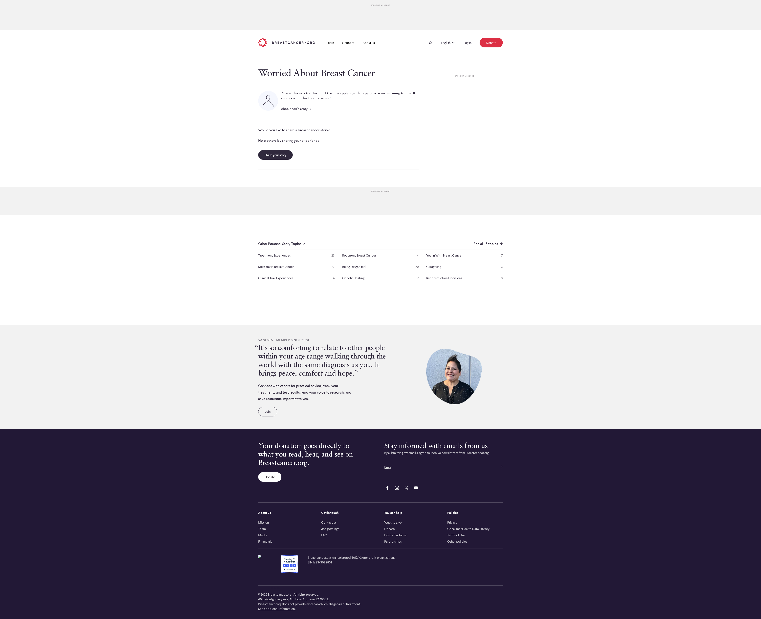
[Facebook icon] (386, 487)
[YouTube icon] (415, 487)
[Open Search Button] (430, 42)
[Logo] (286, 42)
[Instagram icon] (396, 487)
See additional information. (276, 609)
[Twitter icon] (405, 487)
